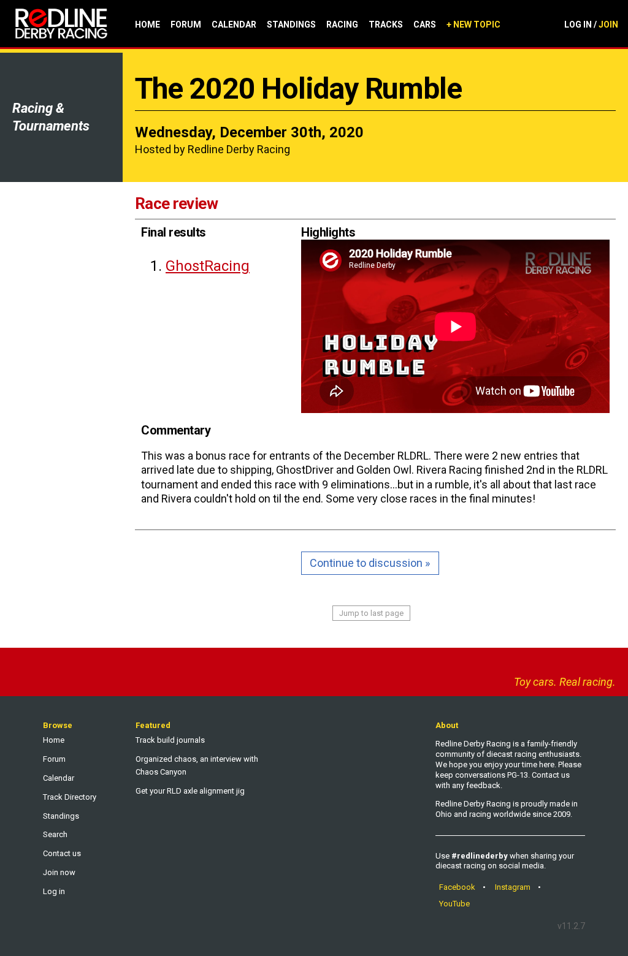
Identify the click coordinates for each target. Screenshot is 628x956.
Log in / (591, 24)
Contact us (62, 853)
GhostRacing (208, 266)
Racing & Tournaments (51, 117)
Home (147, 24)
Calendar (234, 24)
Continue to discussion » (370, 562)
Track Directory (69, 797)
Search (55, 834)
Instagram (512, 887)
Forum (185, 24)
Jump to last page (371, 613)
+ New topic (473, 24)
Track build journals (170, 740)
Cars (424, 24)
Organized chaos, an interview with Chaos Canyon (197, 765)
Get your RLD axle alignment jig (190, 790)
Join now (59, 872)
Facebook (457, 887)
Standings (291, 24)
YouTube (454, 903)
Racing (342, 24)
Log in (54, 891)
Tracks (386, 24)
